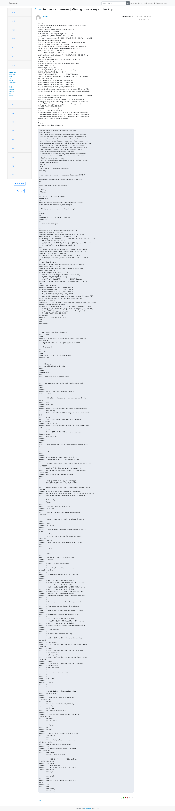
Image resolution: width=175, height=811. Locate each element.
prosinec (12, 72)
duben (11, 89)
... (39, 127)
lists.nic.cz (13, 3)
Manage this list (137, 3)
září (10, 78)
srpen (11, 80)
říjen (10, 76)
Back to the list (143, 20)
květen (11, 87)
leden (11, 95)
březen (11, 91)
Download (20, 191)
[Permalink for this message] (132, 798)
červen (11, 85)
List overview (20, 183)
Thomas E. (45, 16)
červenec (12, 83)
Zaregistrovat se (161, 3)
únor (10, 93)
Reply (40, 800)
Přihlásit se (149, 3)
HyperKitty (87, 808)
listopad (12, 74)
